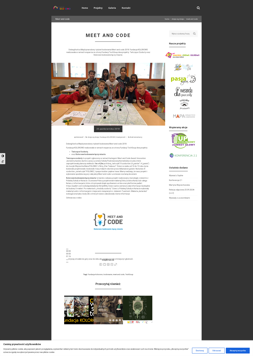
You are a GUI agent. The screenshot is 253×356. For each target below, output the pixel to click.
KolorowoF (79, 137)
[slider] (68, 254)
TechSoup (129, 274)
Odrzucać (216, 351)
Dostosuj (200, 351)
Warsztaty (79, 297)
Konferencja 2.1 (175, 180)
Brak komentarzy (136, 137)
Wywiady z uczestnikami (179, 198)
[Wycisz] (67, 259)
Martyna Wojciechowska (179, 185)
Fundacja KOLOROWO (108, 137)
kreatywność (120, 137)
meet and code (118, 274)
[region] (126, 348)
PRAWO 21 (108, 297)
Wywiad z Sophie (176, 175)
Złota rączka (137, 297)
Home (167, 19)
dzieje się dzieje (178, 19)
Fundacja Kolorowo (95, 274)
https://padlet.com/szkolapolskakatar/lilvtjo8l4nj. (87, 186)
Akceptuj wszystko (238, 351)
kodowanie (108, 274)
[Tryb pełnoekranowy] (67, 262)
